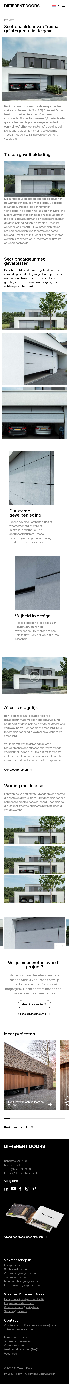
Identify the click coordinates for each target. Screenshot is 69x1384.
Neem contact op (15, 1337)
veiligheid (32, 1307)
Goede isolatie (13, 1307)
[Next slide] (62, 946)
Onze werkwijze (14, 1345)
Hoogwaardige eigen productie (24, 1299)
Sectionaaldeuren (15, 1269)
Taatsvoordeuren (15, 1277)
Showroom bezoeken (17, 1341)
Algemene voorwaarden (40, 1374)
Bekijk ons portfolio (19, 1126)
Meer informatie (35, 1004)
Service (9, 1311)
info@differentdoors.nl (22, 1173)
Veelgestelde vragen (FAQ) (21, 1349)
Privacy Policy (13, 1374)
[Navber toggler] (62, 6)
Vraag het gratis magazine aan (26, 1236)
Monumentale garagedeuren (22, 1281)
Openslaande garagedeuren (22, 1285)
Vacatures (10, 1353)
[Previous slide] (57, 946)
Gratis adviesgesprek (34, 1013)
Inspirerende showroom (19, 1303)
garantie (22, 1311)
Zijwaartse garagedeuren (20, 1273)
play (34, 675)
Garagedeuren (13, 1265)
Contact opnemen (18, 769)
